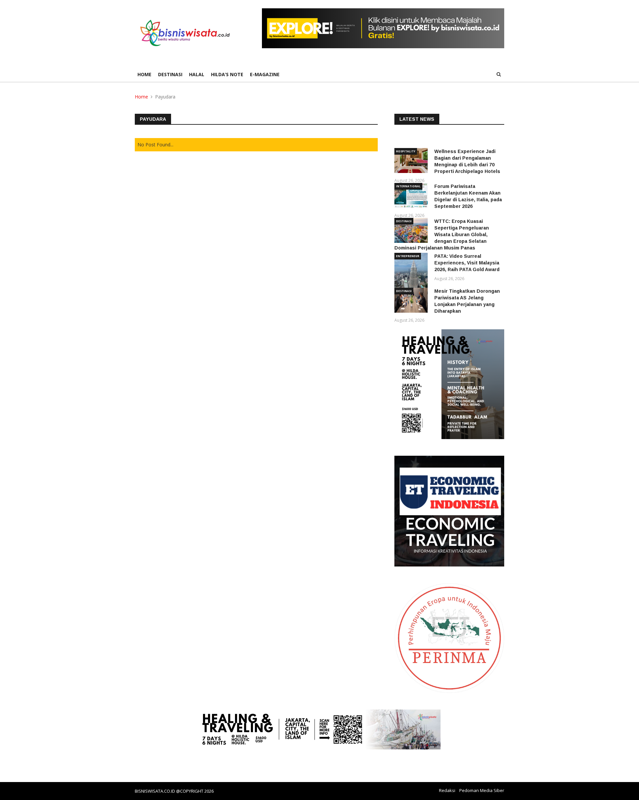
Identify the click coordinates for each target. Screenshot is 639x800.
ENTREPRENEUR (407, 256)
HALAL (196, 74)
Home (144, 74)
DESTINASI (170, 74)
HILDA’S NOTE (227, 74)
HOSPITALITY (405, 151)
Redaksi (447, 790)
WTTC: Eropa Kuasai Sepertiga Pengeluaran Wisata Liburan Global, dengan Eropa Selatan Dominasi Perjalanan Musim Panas (441, 234)
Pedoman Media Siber (481, 790)
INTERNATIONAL (408, 186)
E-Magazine (265, 74)
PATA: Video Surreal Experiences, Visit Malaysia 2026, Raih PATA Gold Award (467, 262)
